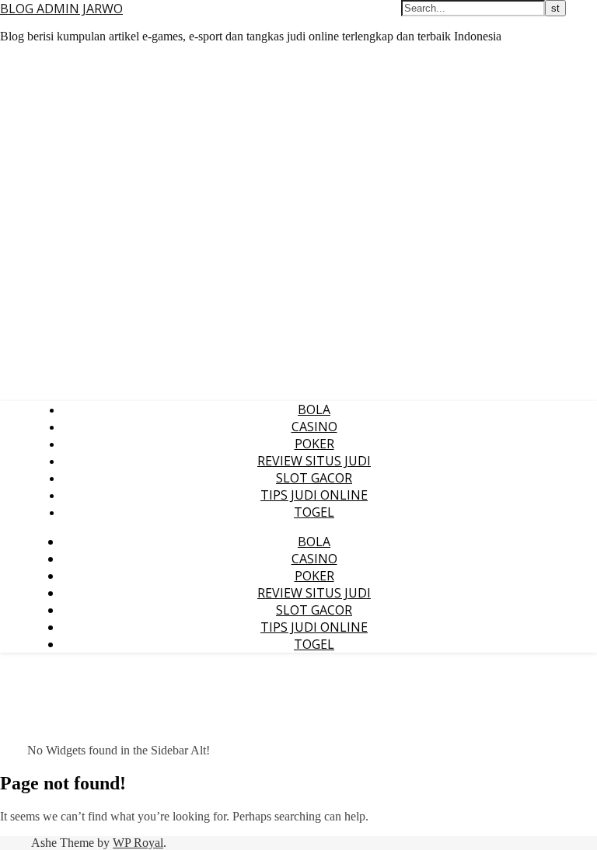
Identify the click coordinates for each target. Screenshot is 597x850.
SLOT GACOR (314, 477)
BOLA (314, 409)
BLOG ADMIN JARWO (61, 8)
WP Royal (138, 842)
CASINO (314, 426)
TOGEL (314, 512)
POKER (314, 443)
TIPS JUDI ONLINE (314, 494)
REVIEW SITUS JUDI (314, 460)
